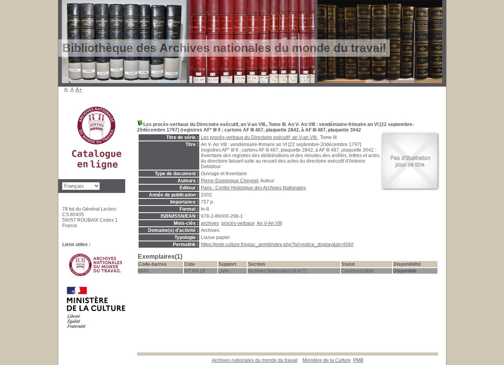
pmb (358, 360)
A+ (79, 90)
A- (66, 89)
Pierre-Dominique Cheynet (229, 180)
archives (210, 223)
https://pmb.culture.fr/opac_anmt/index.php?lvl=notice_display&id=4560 (277, 244)
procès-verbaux (238, 223)
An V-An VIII (269, 223)
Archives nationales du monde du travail (255, 360)
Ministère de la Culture (326, 360)
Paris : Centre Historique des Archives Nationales (253, 188)
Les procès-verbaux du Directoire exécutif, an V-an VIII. (259, 137)
